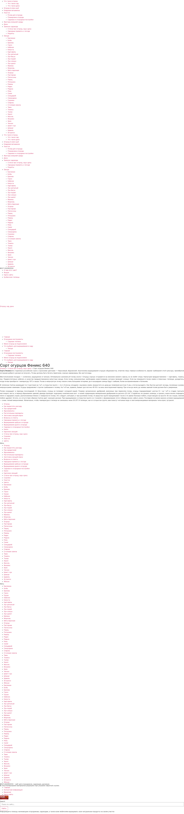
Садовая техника (14, 341)
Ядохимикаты (9, 411)
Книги (6, 429)
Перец (10, 80)
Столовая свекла (14, 105)
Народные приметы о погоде (19, 31)
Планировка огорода (16, 17)
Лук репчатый (13, 54)
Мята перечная (13, 70)
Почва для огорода (15, 15)
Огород (6, 404)
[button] (92, 443)
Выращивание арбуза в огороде (16, 422)
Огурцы (10, 73)
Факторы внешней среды (13, 22)
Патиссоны (12, 77)
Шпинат (10, 128)
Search (2, 801)
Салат (10, 93)
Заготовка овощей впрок (13, 415)
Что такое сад (13, 3)
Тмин (10, 107)
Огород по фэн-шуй (11, 8)
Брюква (11, 43)
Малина (10, 66)
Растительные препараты (13, 413)
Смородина (12, 98)
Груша (6, 494)
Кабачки (11, 47)
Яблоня (6, 581)
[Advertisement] (57, 291)
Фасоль (10, 116)
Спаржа (11, 103)
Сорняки (11, 100)
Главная (7, 337)
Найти (4, 808)
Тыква (10, 112)
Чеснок (10, 123)
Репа (9, 91)
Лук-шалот (12, 63)
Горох (10, 45)
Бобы (10, 40)
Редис (10, 86)
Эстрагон (11, 133)
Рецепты (11, 33)
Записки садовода (11, 26)
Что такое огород (11, 1)
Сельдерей (12, 96)
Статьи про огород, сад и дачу (19, 29)
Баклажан (11, 38)
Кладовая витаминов (12, 10)
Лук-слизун (12, 61)
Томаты (10, 109)
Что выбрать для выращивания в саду (18, 346)
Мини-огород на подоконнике (15, 344)
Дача (6, 24)
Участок (7, 13)
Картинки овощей (10, 432)
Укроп (10, 114)
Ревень (10, 84)
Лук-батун (11, 56)
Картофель (12, 52)
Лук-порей (12, 59)
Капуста (11, 50)
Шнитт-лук (12, 126)
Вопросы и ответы (11, 418)
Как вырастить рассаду (13, 406)
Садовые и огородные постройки (20, 20)
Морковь (11, 68)
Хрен (9, 121)
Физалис (11, 119)
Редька (10, 89)
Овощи (6, 36)
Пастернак (12, 75)
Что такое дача (13, 6)
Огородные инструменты (13, 339)
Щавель (11, 130)
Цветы (6, 441)
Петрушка (11, 82)
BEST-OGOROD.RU (7, 268)
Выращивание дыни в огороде (15, 425)
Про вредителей (10, 408)
